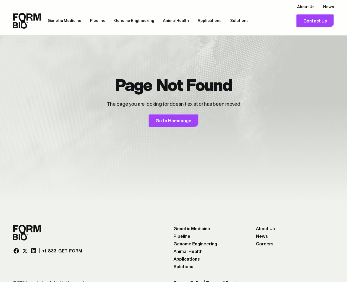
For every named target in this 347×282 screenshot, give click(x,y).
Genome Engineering (134, 21)
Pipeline (97, 21)
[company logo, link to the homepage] (27, 21)
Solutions (239, 21)
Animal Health (176, 21)
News (328, 7)
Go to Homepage (173, 120)
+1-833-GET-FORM (62, 251)
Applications (209, 21)
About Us (305, 7)
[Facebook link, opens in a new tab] (16, 251)
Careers (265, 244)
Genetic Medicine (64, 21)
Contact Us (315, 21)
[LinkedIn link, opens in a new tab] (33, 251)
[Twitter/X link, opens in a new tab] (25, 251)
